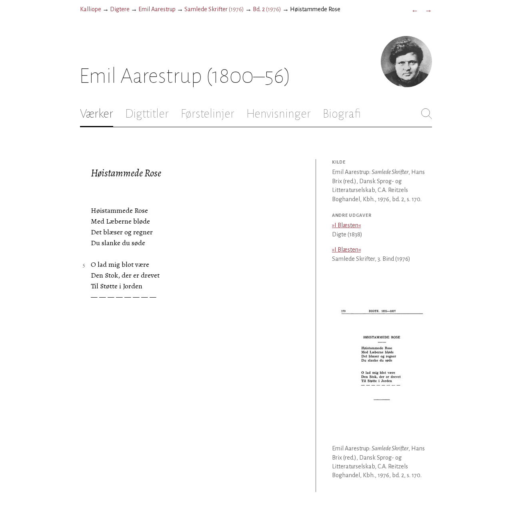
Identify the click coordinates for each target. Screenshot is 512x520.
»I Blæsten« (346, 225)
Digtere (120, 9)
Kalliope (90, 9)
